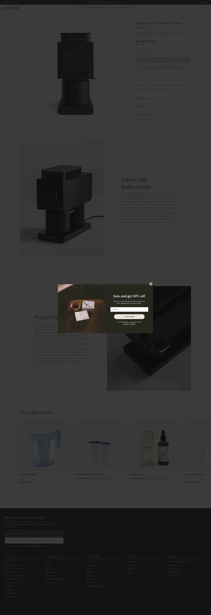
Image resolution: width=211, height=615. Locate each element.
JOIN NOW (129, 317)
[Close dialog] (151, 284)
